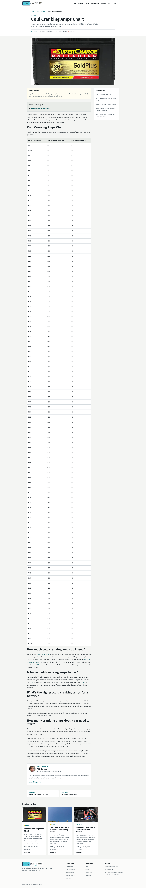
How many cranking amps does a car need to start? (105, 115)
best (84, 682)
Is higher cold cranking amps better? (106, 104)
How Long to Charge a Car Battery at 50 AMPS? (85, 829)
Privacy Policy (89, 872)
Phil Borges (34, 32)
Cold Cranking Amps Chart (103, 94)
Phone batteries (70, 869)
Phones (80, 3)
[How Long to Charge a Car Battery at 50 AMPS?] (86, 814)
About (114, 3)
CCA (37, 665)
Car (75, 3)
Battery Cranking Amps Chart (40, 108)
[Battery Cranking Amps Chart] (34, 814)
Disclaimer (88, 875)
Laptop (87, 3)
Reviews (103, 3)
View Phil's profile (35, 782)
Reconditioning (70, 875)
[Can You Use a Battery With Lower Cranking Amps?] (60, 814)
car (56, 659)
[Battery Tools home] (32, 3)
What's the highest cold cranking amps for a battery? (105, 109)
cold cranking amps (43, 654)
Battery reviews (70, 872)
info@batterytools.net (111, 867)
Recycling (68, 878)
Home (32, 11)
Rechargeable (95, 3)
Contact (88, 869)
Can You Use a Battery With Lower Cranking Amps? (59, 829)
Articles (43, 11)
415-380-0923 (109, 869)
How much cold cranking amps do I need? (106, 99)
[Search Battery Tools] (122, 3)
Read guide (27, 852)
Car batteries (69, 867)
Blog (109, 3)
